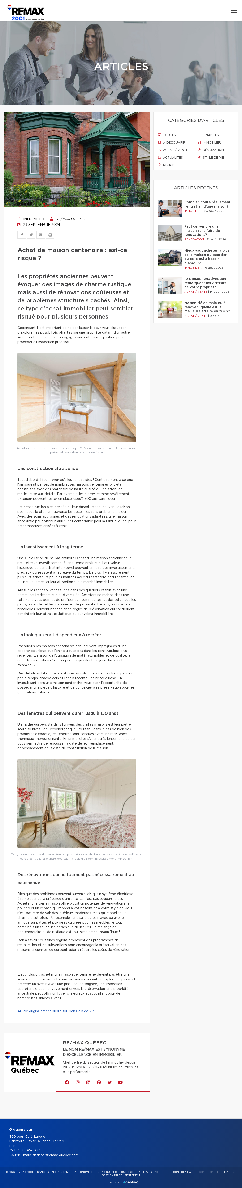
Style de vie (213, 157)
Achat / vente (175, 150)
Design (168, 165)
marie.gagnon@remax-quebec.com (51, 1155)
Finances (210, 135)
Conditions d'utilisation (216, 1172)
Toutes (169, 135)
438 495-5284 (29, 1150)
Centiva (130, 1182)
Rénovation (213, 150)
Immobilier (33, 219)
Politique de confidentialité (175, 1172)
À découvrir (173, 142)
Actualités (172, 157)
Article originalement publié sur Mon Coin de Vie (56, 1011)
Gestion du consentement (121, 1175)
